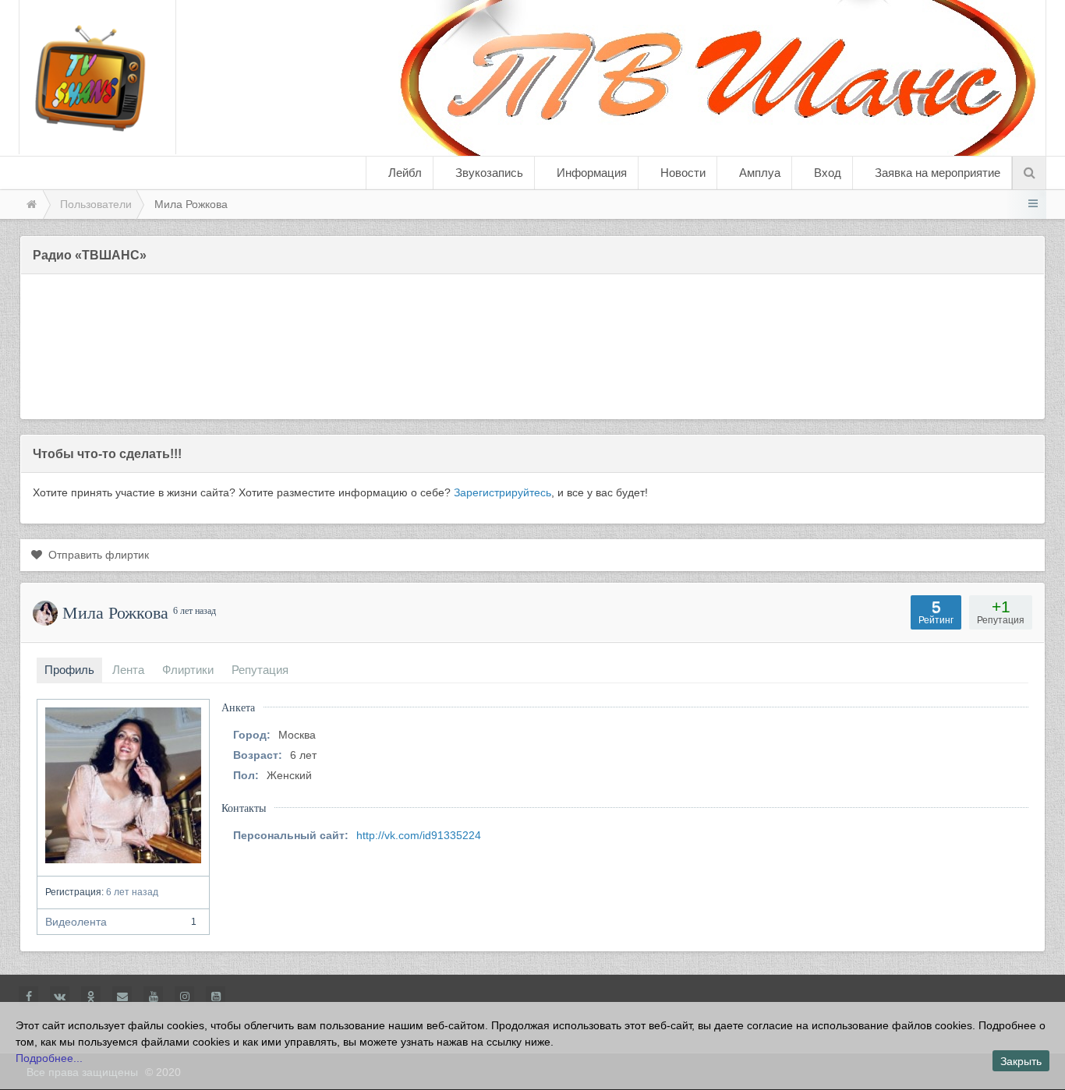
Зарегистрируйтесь (502, 492)
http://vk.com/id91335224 (418, 835)
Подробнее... (49, 1058)
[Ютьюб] (153, 996)
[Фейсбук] (28, 996)
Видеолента (120, 921)
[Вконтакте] (59, 996)
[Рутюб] (215, 996)
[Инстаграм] (184, 996)
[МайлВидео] (122, 996)
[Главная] (30, 204)
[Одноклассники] (91, 996)
